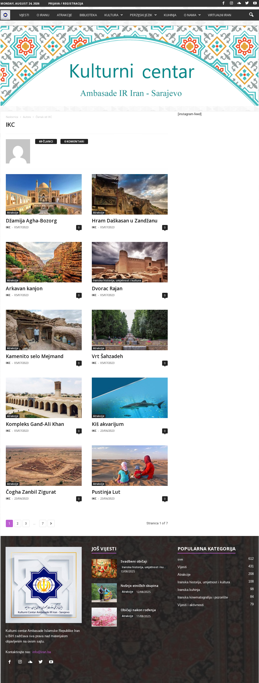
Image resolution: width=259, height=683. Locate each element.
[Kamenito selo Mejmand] (44, 330)
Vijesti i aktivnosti (191, 605)
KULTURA (111, 15)
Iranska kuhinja (189, 590)
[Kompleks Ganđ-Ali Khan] (44, 398)
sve (180, 559)
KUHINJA (170, 15)
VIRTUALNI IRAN (219, 15)
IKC (8, 227)
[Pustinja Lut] (130, 465)
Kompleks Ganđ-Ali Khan (35, 424)
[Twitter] (247, 3)
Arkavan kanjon (24, 288)
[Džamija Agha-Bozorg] (44, 194)
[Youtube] (255, 3)
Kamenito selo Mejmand (34, 356)
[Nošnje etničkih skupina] (104, 592)
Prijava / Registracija (65, 3)
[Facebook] (224, 3)
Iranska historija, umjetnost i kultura (117, 280)
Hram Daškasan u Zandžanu (125, 220)
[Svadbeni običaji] (104, 568)
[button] (251, 14)
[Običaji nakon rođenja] (104, 617)
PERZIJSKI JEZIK (141, 15)
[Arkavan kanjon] (44, 262)
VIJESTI (24, 15)
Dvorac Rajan (107, 288)
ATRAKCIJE (64, 15)
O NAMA (190, 15)
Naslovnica (12, 117)
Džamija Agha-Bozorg (31, 220)
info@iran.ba (41, 652)
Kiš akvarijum (108, 424)
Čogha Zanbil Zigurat (31, 492)
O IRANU (43, 15)
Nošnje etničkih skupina (139, 585)
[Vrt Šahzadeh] (130, 330)
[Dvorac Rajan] (130, 262)
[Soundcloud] (239, 3)
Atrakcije (12, 212)
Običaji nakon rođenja (138, 610)
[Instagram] (231, 3)
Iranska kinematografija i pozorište (203, 597)
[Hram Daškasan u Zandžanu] (130, 194)
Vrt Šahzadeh (107, 356)
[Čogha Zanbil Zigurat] (44, 465)
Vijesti (182, 567)
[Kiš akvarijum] (130, 398)
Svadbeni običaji (134, 561)
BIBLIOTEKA (88, 15)
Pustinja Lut (106, 492)
